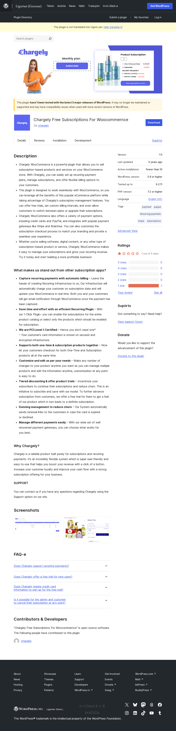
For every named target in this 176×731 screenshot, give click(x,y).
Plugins (48, 684)
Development (83, 140)
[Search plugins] (50, 38)
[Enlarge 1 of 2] (56, 521)
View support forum (130, 321)
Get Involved (112, 673)
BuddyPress (143, 690)
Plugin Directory (23, 17)
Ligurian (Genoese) (57, 709)
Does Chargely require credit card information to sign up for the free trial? (38, 588)
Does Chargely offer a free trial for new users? (43, 576)
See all (158, 292)
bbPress (141, 684)
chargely (43, 125)
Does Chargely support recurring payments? (41, 566)
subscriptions (154, 221)
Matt (139, 679)
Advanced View (128, 231)
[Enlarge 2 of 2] (105, 521)
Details (21, 140)
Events (109, 679)
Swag (109, 690)
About (17, 673)
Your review (125, 292)
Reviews (39, 140)
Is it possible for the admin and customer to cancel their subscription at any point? (40, 601)
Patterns (49, 690)
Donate (110, 684)
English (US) (155, 199)
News (17, 679)
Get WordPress (159, 5)
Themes (48, 679)
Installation (60, 140)
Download (154, 122)
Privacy (18, 690)
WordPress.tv (84, 690)
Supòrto (157, 140)
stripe (141, 221)
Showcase (50, 673)
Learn (78, 673)
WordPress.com (145, 673)
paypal (157, 207)
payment (146, 207)
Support (79, 679)
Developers (81, 684)
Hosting (18, 684)
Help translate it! (113, 27)
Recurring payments (150, 214)
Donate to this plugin (131, 356)
